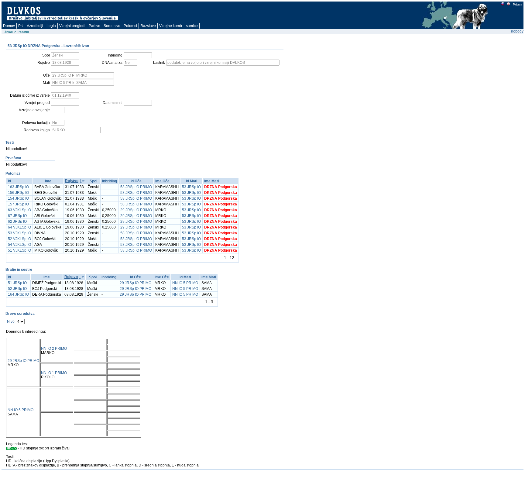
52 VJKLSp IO (19, 239)
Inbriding (109, 181)
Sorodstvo (112, 26)
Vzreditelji (35, 26)
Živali (9, 31)
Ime (48, 181)
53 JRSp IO (191, 187)
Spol (93, 181)
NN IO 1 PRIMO (54, 373)
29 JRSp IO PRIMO (136, 210)
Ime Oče (162, 181)
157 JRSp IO (18, 204)
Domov (9, 26)
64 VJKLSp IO (19, 227)
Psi (20, 26)
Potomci (130, 26)
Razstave (148, 26)
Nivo (11, 321)
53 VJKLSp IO (19, 233)
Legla (51, 26)
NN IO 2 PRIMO (54, 348)
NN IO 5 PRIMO (185, 283)
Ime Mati (211, 181)
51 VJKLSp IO (19, 250)
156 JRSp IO (18, 193)
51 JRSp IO (17, 283)
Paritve (94, 26)
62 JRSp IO (17, 221)
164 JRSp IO (18, 294)
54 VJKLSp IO (19, 244)
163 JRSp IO (18, 187)
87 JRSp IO (17, 216)
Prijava (517, 4)
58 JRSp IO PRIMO (136, 187)
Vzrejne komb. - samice (178, 26)
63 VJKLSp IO (19, 210)
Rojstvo (71, 181)
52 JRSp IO (17, 289)
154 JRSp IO (18, 198)
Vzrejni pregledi (72, 26)
